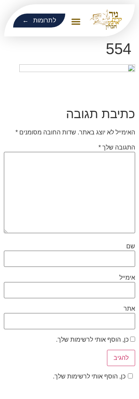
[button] (76, 21)
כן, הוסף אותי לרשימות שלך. (93, 340)
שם (130, 246)
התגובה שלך (116, 147)
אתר (129, 309)
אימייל (127, 278)
